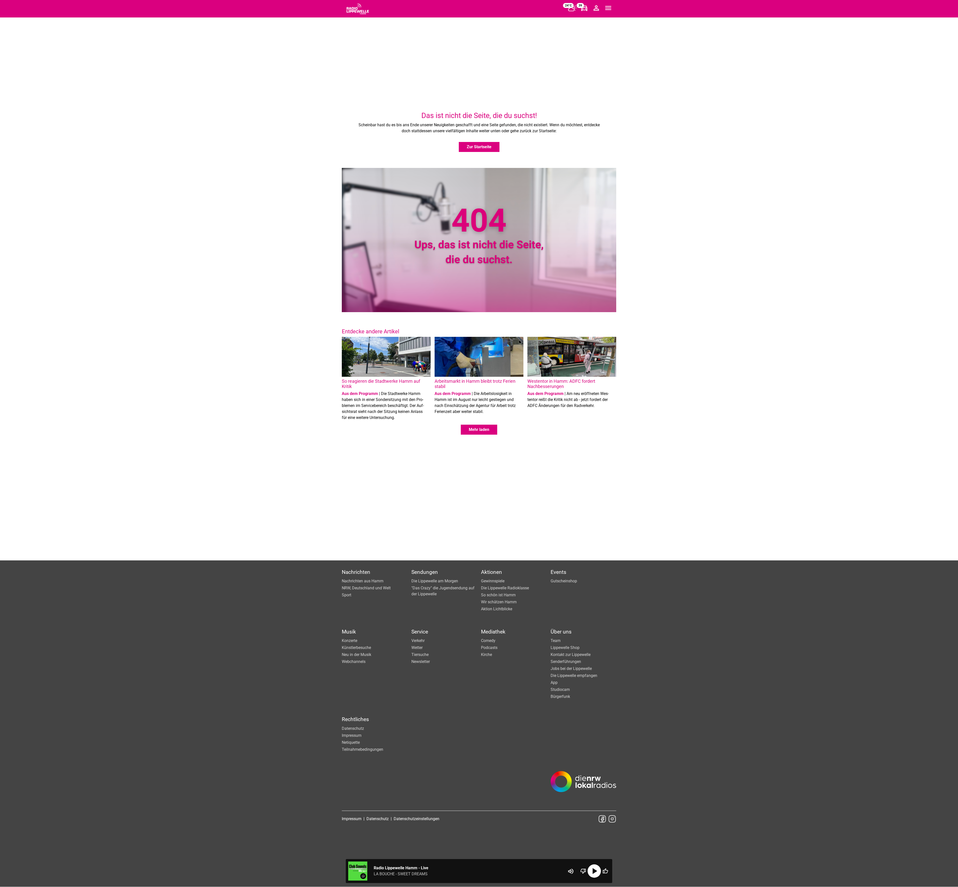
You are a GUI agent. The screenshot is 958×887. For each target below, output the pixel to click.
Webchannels (353, 661)
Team (556, 640)
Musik (349, 632)
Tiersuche (420, 654)
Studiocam (560, 689)
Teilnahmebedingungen (362, 749)
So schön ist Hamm (498, 595)
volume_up (570, 871)
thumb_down (583, 871)
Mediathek (493, 632)
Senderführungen (566, 661)
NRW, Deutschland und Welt (366, 588)
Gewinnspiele (492, 581)
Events (558, 572)
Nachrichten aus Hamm (362, 581)
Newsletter (420, 661)
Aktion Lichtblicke (496, 609)
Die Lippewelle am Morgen (434, 581)
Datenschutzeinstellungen (416, 818)
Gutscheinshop (564, 581)
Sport (346, 595)
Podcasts (489, 647)
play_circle (594, 871)
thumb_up (605, 871)
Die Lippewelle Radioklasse (505, 588)
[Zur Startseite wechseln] (358, 9)
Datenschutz (353, 728)
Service (419, 632)
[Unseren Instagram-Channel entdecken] (612, 819)
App (554, 682)
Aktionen (491, 572)
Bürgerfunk (560, 696)
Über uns (561, 632)
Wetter (417, 647)
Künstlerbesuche (356, 647)
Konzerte (349, 640)
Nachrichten (356, 572)
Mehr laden (479, 429)
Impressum (351, 735)
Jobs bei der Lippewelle (571, 668)
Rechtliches (355, 719)
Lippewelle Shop (565, 647)
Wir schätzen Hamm (499, 602)
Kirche (486, 654)
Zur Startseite (479, 146)
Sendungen (424, 572)
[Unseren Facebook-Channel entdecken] (602, 819)
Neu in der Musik (356, 654)
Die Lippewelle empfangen (574, 675)
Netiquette (351, 742)
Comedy (488, 640)
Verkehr (418, 640)
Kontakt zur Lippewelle (571, 654)
